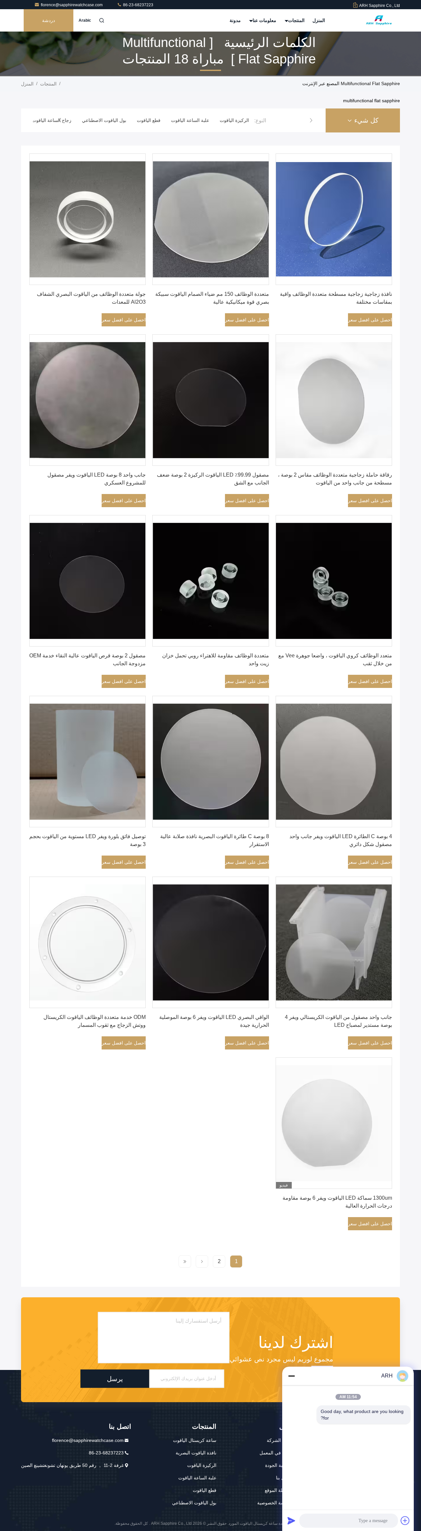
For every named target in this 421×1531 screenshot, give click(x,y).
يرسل (115, 1378)
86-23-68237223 (137, 5)
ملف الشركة (279, 1440)
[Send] (291, 1520)
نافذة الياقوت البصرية (196, 1452)
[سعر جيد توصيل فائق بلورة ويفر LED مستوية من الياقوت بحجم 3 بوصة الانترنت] (87, 761)
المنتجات (296, 20)
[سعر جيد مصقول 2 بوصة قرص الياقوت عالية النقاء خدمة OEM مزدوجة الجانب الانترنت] (87, 580)
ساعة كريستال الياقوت (194, 1440)
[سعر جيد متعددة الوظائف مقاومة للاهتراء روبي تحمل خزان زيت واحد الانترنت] (210, 580)
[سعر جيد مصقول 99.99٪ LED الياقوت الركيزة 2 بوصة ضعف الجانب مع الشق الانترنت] (210, 400)
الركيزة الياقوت (201, 1465)
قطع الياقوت (204, 1490)
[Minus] (291, 1376)
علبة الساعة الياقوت (197, 1477)
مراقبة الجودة (278, 1465)
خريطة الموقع (278, 1490)
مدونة (235, 20)
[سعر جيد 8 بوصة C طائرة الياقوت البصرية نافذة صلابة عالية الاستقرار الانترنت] (210, 761)
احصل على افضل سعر (370, 319)
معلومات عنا (263, 20)
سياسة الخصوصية (274, 1502)
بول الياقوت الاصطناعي (194, 1502)
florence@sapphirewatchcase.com (72, 5)
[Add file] (405, 1520)
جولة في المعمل (275, 1452)
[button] (311, 120)
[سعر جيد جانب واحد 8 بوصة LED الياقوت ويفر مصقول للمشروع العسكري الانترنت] (87, 400)
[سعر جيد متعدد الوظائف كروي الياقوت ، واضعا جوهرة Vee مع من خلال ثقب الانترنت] (334, 580)
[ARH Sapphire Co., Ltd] (379, 20)
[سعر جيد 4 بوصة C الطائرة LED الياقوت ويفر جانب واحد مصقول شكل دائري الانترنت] (334, 761)
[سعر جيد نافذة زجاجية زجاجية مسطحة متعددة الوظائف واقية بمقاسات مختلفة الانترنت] (334, 219)
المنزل (318, 20)
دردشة (48, 20)
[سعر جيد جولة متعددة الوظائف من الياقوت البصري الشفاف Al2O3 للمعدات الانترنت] (87, 219)
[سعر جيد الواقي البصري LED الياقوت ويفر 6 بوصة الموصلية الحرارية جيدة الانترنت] (210, 942)
